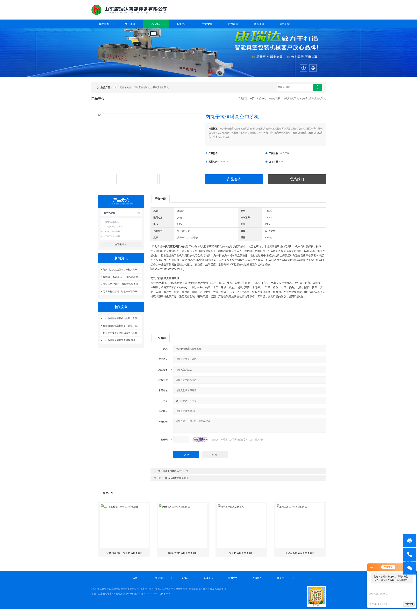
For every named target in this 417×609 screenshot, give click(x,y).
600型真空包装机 (112, 236)
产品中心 (261, 98)
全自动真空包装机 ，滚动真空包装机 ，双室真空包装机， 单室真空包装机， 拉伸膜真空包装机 (143, 87)
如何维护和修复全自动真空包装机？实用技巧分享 (123, 333)
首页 (135, 578)
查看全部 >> (121, 244)
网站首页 (104, 24)
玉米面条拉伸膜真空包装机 (300, 553)
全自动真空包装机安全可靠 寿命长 (120, 340)
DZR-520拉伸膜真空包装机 (182, 553)
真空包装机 (274, 98)
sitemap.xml (182, 588)
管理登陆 (193, 588)
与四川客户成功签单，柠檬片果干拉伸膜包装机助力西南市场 (123, 269)
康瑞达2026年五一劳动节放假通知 (120, 284)
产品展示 (156, 24)
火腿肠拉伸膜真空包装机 (175, 478)
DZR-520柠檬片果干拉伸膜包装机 (124, 553)
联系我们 (259, 24)
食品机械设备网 (218, 588)
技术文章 (207, 24)
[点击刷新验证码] (200, 439)
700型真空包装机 (112, 231)
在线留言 (233, 24)
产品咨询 (234, 179)
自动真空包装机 (291, 98)
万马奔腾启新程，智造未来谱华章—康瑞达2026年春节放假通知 (123, 291)
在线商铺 (285, 24)
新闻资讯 (181, 24)
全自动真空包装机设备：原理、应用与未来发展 (123, 325)
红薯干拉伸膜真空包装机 (175, 471)
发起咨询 (409, 604)
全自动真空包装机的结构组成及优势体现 (123, 318)
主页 (252, 98)
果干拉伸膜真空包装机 (241, 553)
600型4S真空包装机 (113, 226)
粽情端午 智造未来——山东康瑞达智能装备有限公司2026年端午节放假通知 (123, 277)
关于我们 (130, 24)
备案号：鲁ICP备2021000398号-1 (157, 588)
